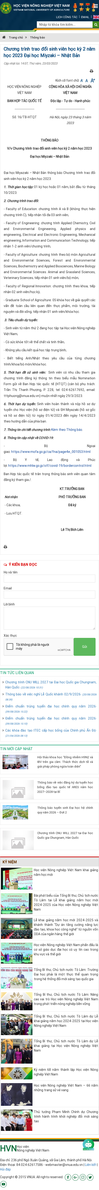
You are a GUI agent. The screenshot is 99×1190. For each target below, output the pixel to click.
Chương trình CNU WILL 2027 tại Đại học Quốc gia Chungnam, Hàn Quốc (50, 684)
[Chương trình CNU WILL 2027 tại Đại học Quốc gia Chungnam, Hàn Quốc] (18, 843)
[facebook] (68, 1177)
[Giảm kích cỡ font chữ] (82, 80)
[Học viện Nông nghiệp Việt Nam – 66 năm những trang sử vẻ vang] (16, 1094)
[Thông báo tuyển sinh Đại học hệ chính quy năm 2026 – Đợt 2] (18, 812)
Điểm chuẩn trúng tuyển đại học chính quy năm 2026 (50, 708)
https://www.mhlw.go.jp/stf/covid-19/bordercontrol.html (49, 466)
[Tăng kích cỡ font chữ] (92, 80)
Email (85, 17)
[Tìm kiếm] (95, 24)
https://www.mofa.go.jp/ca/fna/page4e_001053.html (50, 452)
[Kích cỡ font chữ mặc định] (87, 80)
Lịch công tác (66, 17)
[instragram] (82, 1177)
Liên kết (90, 1165)
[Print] (91, 71)
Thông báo (37, 37)
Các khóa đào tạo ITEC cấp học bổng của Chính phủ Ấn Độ (50, 732)
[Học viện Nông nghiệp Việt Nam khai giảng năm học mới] (16, 878)
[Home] (49, 8)
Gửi (84, 647)
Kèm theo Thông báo (66, 430)
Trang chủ (15, 37)
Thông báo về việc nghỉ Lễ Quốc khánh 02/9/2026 (50, 696)
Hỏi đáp (5, 1169)
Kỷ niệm (10, 862)
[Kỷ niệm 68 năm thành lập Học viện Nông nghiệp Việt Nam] (16, 1073)
